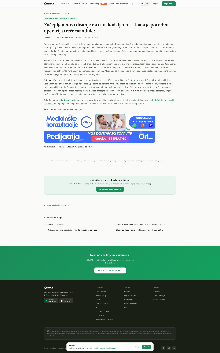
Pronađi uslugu (101, 296)
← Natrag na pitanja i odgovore (56, 13)
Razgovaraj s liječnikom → (110, 189)
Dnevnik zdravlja (102, 303)
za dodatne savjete (129, 100)
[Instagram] (169, 348)
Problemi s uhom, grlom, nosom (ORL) (60, 19)
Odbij (137, 347)
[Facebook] (163, 348)
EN (147, 3)
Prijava (155, 4)
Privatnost (156, 292)
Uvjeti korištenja (159, 296)
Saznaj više (104, 348)
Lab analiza (100, 315)
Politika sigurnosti (159, 299)
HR (142, 3)
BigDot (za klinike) (131, 296)
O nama (127, 292)
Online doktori (101, 292)
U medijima (128, 299)
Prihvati (146, 347)
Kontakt (127, 307)
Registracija (168, 4)
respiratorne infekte (143, 80)
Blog (97, 307)
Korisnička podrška (131, 303)
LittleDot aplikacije (67, 100)
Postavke (112, 348)
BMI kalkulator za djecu (104, 319)
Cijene (98, 299)
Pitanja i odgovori (102, 311)
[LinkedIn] (174, 348)
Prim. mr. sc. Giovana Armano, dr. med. (67, 37)
